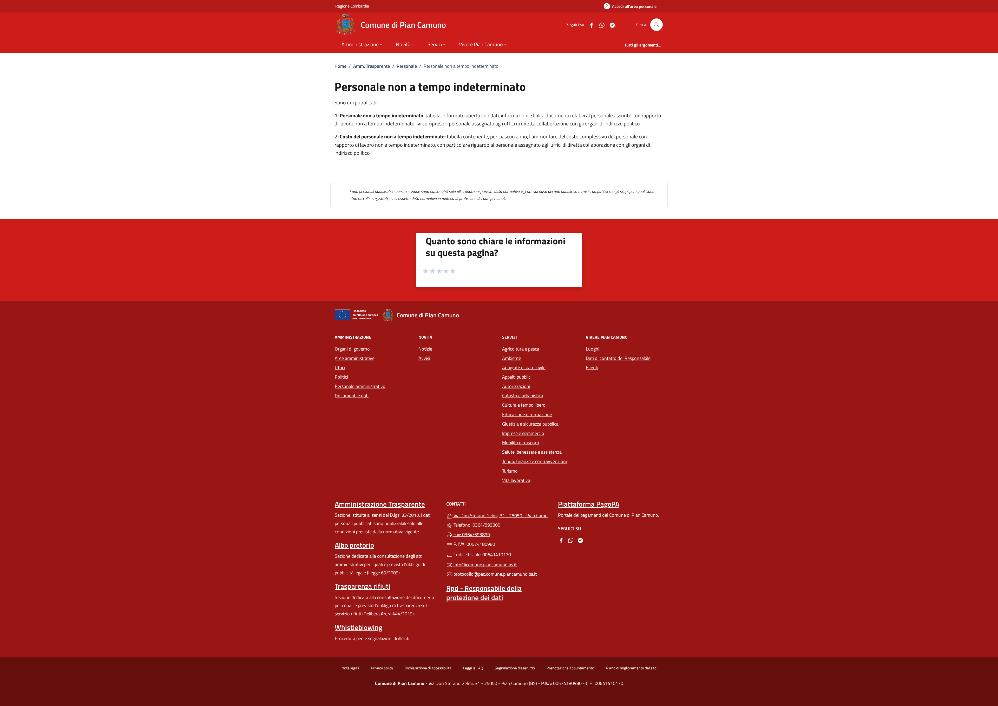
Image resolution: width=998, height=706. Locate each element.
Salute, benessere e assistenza (532, 451)
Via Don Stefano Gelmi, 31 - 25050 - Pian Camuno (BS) (501, 515)
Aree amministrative (355, 358)
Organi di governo (352, 348)
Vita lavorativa (516, 480)
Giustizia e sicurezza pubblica (530, 423)
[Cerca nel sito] (656, 24)
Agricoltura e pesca (520, 348)
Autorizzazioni (516, 386)
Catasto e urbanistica (522, 395)
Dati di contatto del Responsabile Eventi (618, 363)
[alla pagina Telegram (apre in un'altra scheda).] (610, 25)
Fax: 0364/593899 (471, 534)
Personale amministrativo (360, 386)
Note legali (350, 668)
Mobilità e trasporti (541, 442)
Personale (407, 66)
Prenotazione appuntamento (570, 668)
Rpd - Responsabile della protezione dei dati (484, 593)
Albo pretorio (354, 545)
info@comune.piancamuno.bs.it (484, 564)
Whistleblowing (358, 627)
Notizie (425, 348)
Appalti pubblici (516, 376)
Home (340, 66)
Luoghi (592, 348)
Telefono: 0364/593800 (476, 524)
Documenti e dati (352, 395)
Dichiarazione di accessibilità (428, 668)
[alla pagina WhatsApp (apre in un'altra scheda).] (600, 25)
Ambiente (511, 358)
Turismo (510, 470)
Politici (341, 376)
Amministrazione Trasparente (380, 504)
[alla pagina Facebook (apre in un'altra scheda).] (589, 25)
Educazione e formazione (527, 414)
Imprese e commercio (523, 433)
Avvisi (424, 358)
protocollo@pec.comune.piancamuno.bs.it (494, 573)
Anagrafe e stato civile (524, 367)
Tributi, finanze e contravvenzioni (541, 461)
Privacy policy (382, 668)
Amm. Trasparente (371, 66)
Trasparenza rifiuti (362, 586)
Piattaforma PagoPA (588, 504)
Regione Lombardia (352, 6)
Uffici (340, 367)
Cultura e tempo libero (524, 404)
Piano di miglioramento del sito (631, 668)
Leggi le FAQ (473, 668)
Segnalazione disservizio (515, 668)
